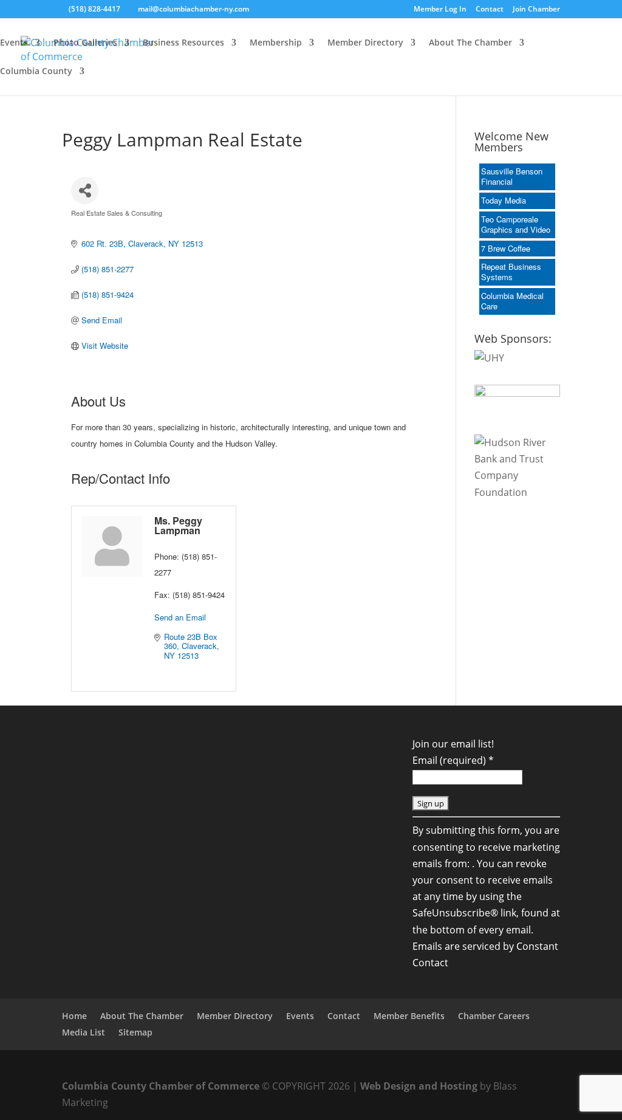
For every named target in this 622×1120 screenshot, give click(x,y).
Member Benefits (409, 1016)
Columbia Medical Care (512, 301)
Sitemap (135, 1032)
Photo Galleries (85, 43)
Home (74, 1016)
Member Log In (440, 9)
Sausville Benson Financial (511, 176)
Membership (276, 43)
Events (14, 43)
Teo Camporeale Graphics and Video (515, 224)
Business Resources (183, 43)
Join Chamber (536, 9)
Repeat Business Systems (511, 272)
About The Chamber (470, 43)
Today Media (503, 200)
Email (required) (453, 760)
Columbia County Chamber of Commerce (160, 1086)
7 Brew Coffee (505, 248)
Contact (490, 9)
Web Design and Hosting (418, 1086)
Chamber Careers (494, 1016)
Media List (83, 1032)
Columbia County (36, 72)
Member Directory (365, 43)
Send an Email (180, 617)
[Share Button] (84, 190)
